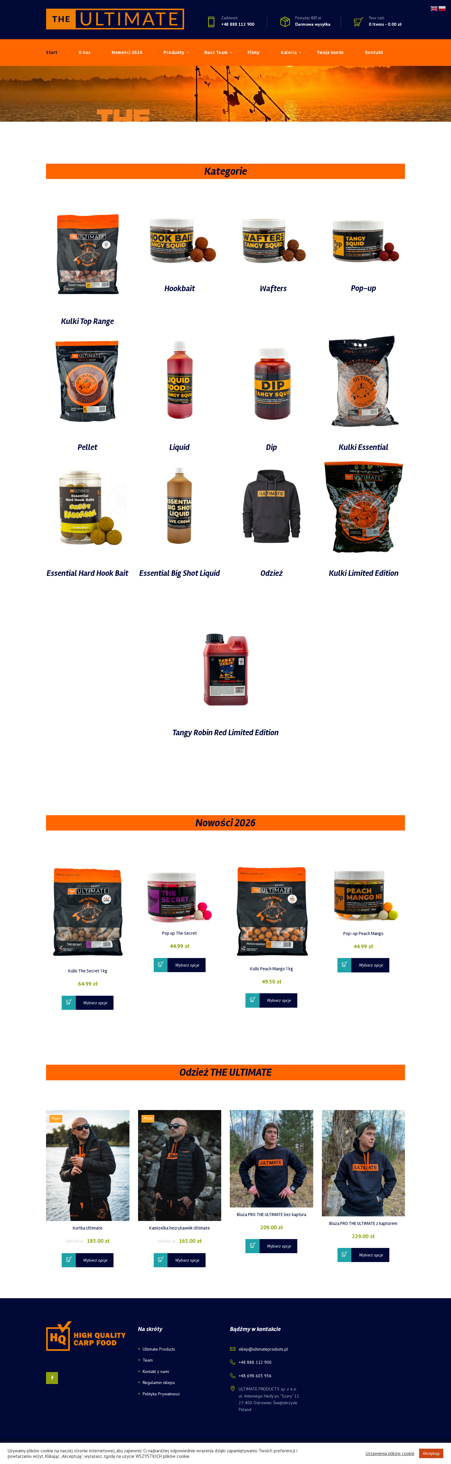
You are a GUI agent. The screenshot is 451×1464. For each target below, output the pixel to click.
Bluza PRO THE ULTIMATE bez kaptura (271, 1214)
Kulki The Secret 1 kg (87, 971)
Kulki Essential (363, 447)
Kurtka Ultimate (87, 1228)
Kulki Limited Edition (364, 573)
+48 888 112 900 (237, 24)
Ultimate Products (159, 1349)
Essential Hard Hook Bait (87, 573)
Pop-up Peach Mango (363, 933)
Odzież (271, 573)
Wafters (273, 289)
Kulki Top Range (87, 321)
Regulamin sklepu (159, 1382)
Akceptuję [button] (431, 1453)
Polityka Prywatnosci (161, 1394)
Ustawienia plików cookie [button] (390, 1453)
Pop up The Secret (179, 933)
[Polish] (442, 8)
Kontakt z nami (156, 1371)
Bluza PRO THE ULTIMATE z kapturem (363, 1223)
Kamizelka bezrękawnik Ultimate (179, 1228)
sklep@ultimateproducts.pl (263, 1349)
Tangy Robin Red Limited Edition (225, 733)
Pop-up (363, 288)
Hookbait (179, 289)
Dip (271, 447)
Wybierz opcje (95, 1003)
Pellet (87, 447)
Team (148, 1360)
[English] (434, 8)
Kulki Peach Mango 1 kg (271, 969)
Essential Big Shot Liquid (179, 573)
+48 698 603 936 (255, 1375)
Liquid (179, 447)
